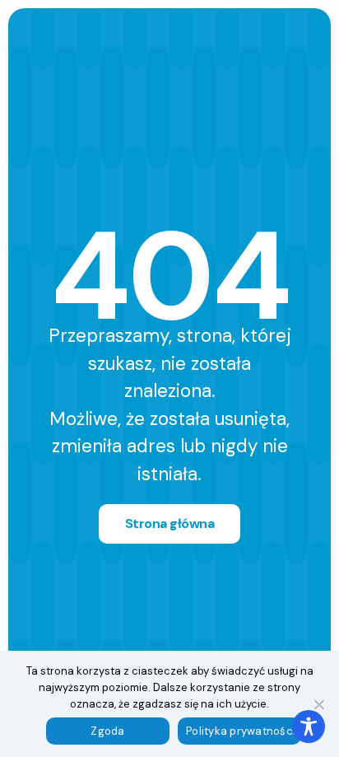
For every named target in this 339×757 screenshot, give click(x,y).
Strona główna (170, 523)
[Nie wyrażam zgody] (318, 704)
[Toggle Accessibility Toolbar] (308, 726)
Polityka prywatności (240, 731)
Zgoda (107, 731)
